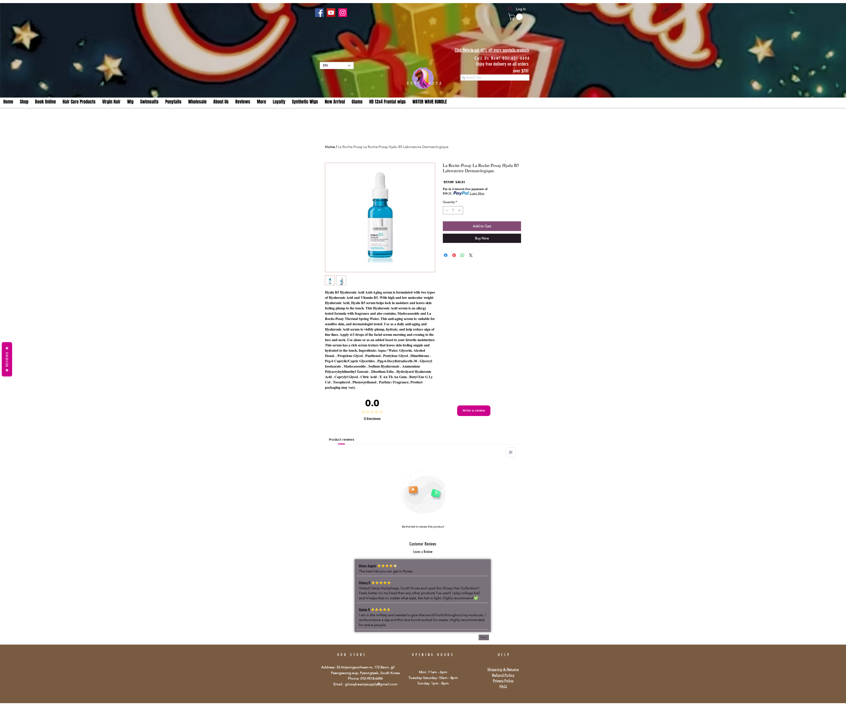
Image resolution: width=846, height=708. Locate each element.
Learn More (477, 193)
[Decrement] (446, 210)
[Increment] (459, 210)
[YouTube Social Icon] (331, 12)
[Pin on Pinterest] (454, 255)
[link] (516, 16)
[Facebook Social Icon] (319, 12)
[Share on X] (470, 255)
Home (330, 147)
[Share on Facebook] (445, 255)
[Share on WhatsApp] (462, 255)
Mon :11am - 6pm (433, 672)
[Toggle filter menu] (511, 452)
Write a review (473, 410)
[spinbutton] (453, 210)
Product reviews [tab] (341, 439)
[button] (261, 102)
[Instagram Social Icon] (342, 12)
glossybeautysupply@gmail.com (371, 684)
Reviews (6, 359)
